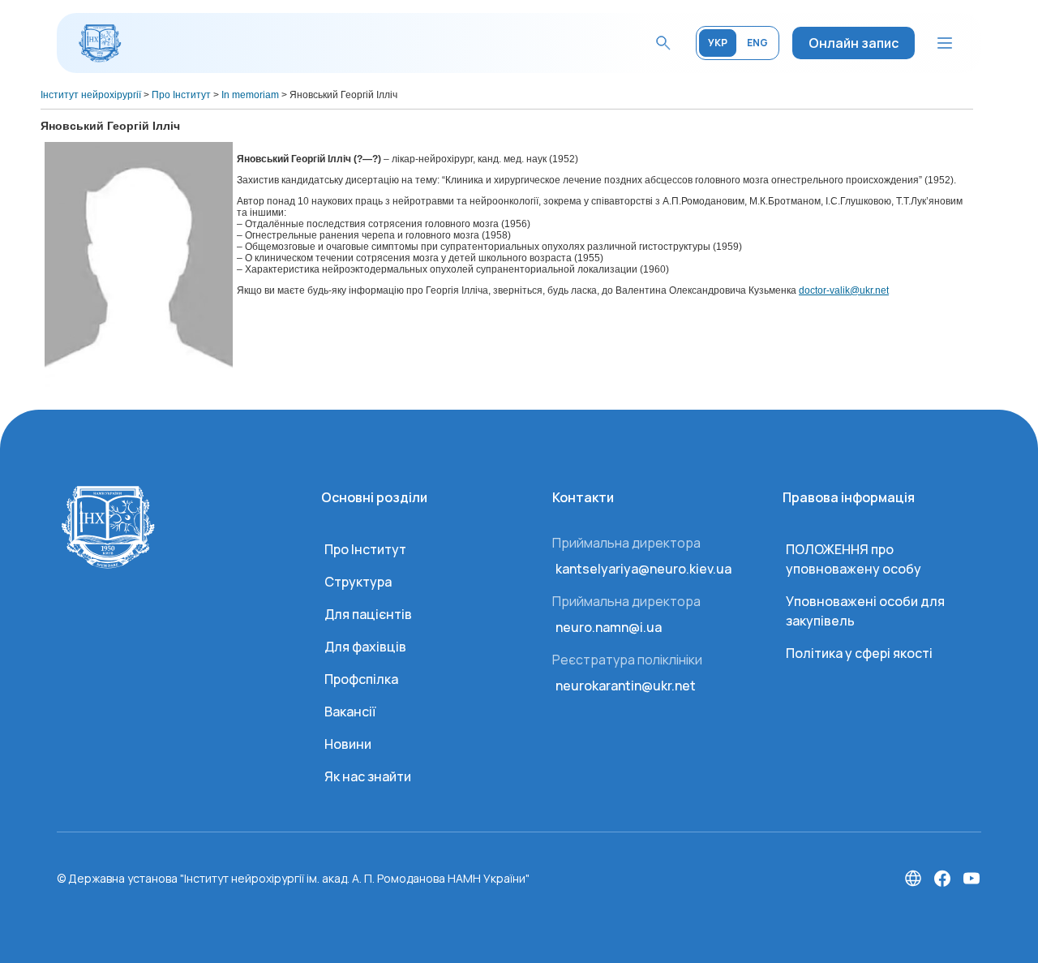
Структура (358, 582)
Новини (347, 744)
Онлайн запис (854, 43)
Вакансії (349, 711)
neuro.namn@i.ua (608, 627)
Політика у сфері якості (859, 653)
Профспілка (361, 679)
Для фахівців (365, 647)
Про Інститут (365, 549)
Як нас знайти (367, 776)
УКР (717, 42)
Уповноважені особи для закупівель (865, 611)
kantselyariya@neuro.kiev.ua (643, 569)
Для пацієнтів (368, 614)
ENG (757, 42)
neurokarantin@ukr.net (625, 685)
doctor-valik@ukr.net (844, 290)
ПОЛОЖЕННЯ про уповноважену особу (853, 559)
